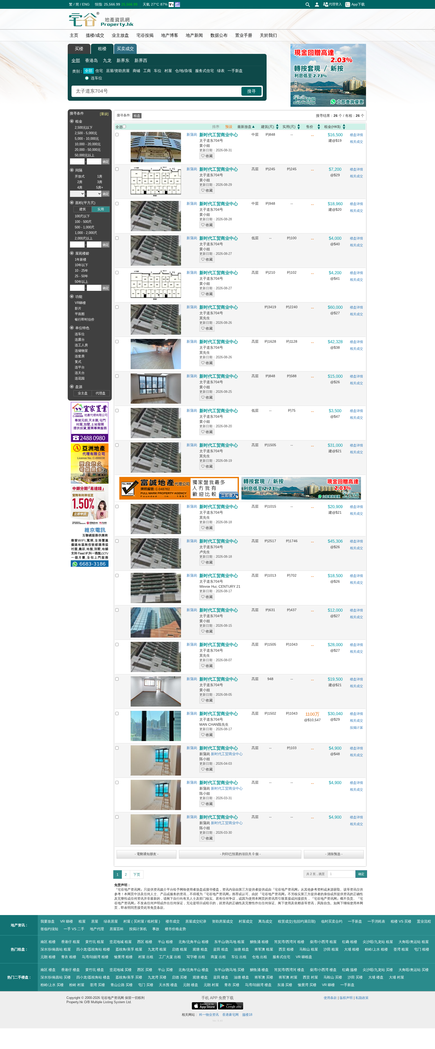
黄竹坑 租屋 (94, 942)
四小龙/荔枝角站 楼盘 (93, 977)
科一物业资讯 (209, 1015)
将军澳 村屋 (288, 977)
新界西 (140, 60)
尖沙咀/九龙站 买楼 (378, 970)
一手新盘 (235, 70)
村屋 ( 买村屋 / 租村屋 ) (141, 921)
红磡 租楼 (349, 942)
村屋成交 (246, 921)
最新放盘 (244, 127)
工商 (147, 70)
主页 (74, 35)
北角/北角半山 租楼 (193, 942)
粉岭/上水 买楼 (52, 985)
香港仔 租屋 (70, 942)
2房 (79, 182)
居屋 (94, 921)
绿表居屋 (111, 921)
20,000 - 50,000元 (88, 150)
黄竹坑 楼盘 (94, 970)
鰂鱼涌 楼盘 (259, 970)
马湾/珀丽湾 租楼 (95, 957)
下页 (136, 874)
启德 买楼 (179, 977)
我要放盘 (48, 921)
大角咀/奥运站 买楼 (413, 970)
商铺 (136, 70)
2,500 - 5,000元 (86, 133)
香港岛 (91, 60)
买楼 (79, 48)
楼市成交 (173, 921)
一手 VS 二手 (74, 929)
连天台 (80, 373)
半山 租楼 (165, 942)
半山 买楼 (165, 970)
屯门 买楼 (145, 985)
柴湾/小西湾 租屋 (323, 942)
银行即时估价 (84, 319)
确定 (361, 874)
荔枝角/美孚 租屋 (129, 949)
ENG (86, 4)
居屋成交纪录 (195, 921)
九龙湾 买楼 (157, 977)
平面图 (80, 314)
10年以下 (81, 265)
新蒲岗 (192, 134)
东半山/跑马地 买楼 (229, 970)
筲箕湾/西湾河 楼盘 (289, 970)
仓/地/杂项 (183, 70)
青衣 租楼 (68, 957)
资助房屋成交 (222, 921)
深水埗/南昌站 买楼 (56, 977)
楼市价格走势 (175, 929)
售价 (309, 127)
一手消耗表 (376, 921)
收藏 (209, 156)
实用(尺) (289, 127)
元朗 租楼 (48, 957)
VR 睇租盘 (304, 957)
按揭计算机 (138, 929)
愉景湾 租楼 (123, 957)
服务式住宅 (204, 70)
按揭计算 (356, 727)
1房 (99, 176)
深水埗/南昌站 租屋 (56, 949)
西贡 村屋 (310, 977)
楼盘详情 (356, 135)
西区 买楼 (144, 970)
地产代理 (97, 929)
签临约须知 (49, 929)
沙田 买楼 (355, 977)
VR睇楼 (80, 303)
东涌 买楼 (284, 985)
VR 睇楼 (66, 921)
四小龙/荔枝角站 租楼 (93, 949)
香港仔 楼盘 (70, 970)
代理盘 (100, 393)
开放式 (80, 176)
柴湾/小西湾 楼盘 (323, 970)
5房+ (99, 187)
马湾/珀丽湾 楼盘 (258, 985)
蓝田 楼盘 (220, 977)
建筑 (82, 209)
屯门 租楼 (421, 949)
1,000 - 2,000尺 (86, 233)
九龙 (107, 60)
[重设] (104, 114)
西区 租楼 (144, 942)
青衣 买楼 (231, 985)
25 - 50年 (81, 276)
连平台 (80, 367)
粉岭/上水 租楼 (376, 949)
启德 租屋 (179, 949)
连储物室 (81, 351)
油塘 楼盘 (241, 977)
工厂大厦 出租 (170, 957)
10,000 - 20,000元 (88, 144)
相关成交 (356, 142)
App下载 (358, 4)
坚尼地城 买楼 (121, 970)
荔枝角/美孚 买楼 (129, 977)
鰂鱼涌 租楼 (259, 942)
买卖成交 (125, 48)
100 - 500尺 (83, 222)
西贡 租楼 (286, 949)
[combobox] (157, 91)
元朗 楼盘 (190, 985)
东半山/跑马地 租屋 (229, 942)
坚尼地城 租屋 (121, 942)
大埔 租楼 (351, 949)
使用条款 (330, 998)
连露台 (80, 339)
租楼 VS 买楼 (401, 921)
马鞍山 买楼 (332, 977)
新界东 (123, 60)
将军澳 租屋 (264, 949)
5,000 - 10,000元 (87, 139)
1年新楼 (80, 259)
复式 (78, 362)
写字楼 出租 (196, 957)
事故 (155, 929)
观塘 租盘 (200, 949)
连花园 (80, 378)
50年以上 (81, 282)
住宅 (99, 70)
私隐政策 (362, 998)
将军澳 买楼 (264, 977)
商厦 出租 (218, 957)
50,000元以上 (84, 155)
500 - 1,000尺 (84, 227)
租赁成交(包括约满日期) (297, 921)
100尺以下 (82, 216)
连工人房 (81, 345)
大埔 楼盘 (375, 977)
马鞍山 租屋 (308, 949)
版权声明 (346, 998)
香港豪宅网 (230, 1015)
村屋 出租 (145, 957)
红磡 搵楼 (349, 970)
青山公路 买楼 (122, 985)
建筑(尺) (267, 127)
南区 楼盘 (48, 970)
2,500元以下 (84, 127)
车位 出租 (238, 957)
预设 (228, 127)
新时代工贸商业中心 (227, 754)
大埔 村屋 (396, 977)
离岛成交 (265, 921)
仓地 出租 (259, 957)
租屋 (82, 921)
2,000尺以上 (84, 238)
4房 (79, 187)
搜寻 (251, 91)
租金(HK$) (332, 127)
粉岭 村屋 (76, 985)
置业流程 (424, 921)
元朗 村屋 (211, 985)
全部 (75, 60)
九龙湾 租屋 (157, 949)
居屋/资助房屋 (118, 70)
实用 (100, 209)
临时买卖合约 (331, 921)
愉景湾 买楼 (307, 985)
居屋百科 (117, 929)
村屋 (168, 70)
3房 (99, 182)
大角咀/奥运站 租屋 (413, 942)
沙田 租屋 (331, 949)
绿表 (221, 70)
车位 (157, 70)
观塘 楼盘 (200, 977)
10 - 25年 (81, 270)
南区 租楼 (48, 942)
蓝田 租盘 (220, 949)
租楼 (102, 48)
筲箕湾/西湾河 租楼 (289, 942)
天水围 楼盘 (168, 985)
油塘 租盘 (241, 949)
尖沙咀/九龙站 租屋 (378, 942)
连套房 (80, 356)
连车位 (96, 78)
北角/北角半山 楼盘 (193, 970)
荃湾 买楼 (97, 985)
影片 (78, 308)
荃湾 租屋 (401, 949)
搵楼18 (247, 1015)
